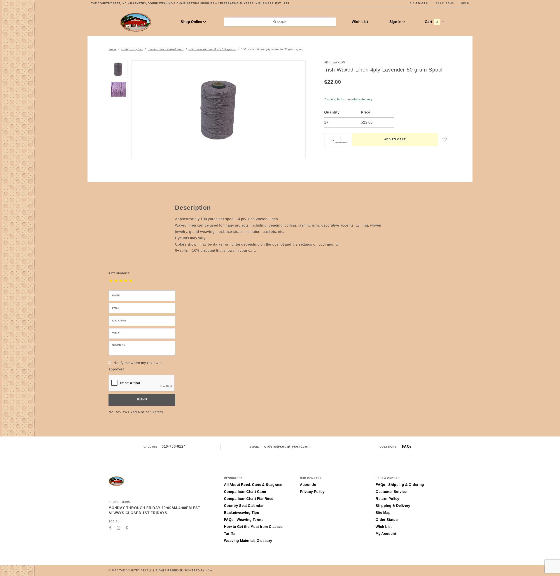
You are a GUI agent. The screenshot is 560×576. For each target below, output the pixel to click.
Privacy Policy (312, 492)
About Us (308, 485)
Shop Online (192, 22)
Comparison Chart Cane (245, 492)
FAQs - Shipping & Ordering (400, 485)
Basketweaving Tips (241, 513)
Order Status (387, 520)
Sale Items (445, 3)
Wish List (360, 22)
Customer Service (391, 492)
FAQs (407, 446)
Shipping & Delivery (393, 506)
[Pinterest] (127, 528)
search (281, 22)
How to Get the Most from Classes (253, 527)
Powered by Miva (198, 570)
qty (332, 139)
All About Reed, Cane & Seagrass (253, 485)
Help (465, 3)
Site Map (383, 513)
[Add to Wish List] (445, 139)
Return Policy (387, 499)
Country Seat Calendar (244, 506)
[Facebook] (110, 528)
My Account (386, 534)
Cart (431, 22)
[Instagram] (119, 528)
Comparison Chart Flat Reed (248, 499)
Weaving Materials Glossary (248, 541)
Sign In (395, 22)
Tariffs (229, 534)
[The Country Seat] (135, 21)
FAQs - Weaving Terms (243, 520)
